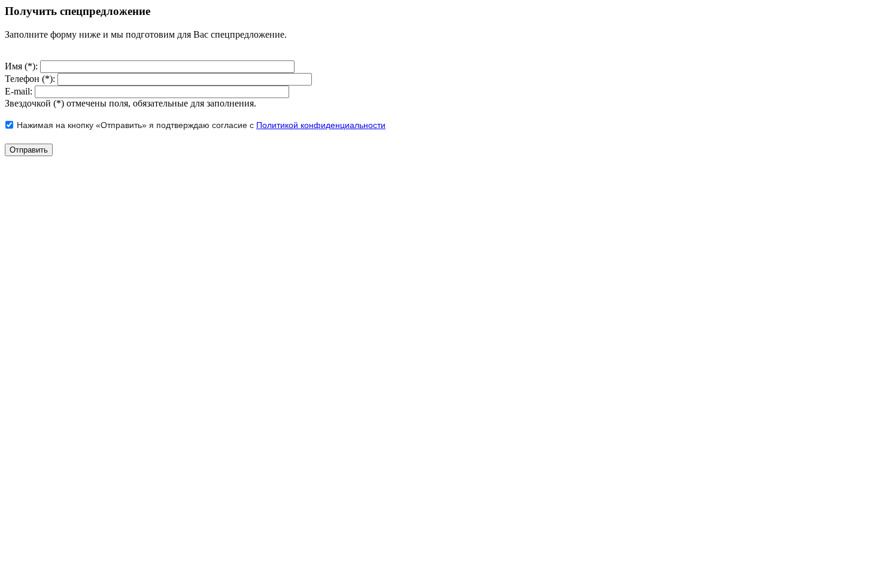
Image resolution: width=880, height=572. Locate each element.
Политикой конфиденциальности (321, 125)
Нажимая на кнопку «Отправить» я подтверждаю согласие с (201, 125)
